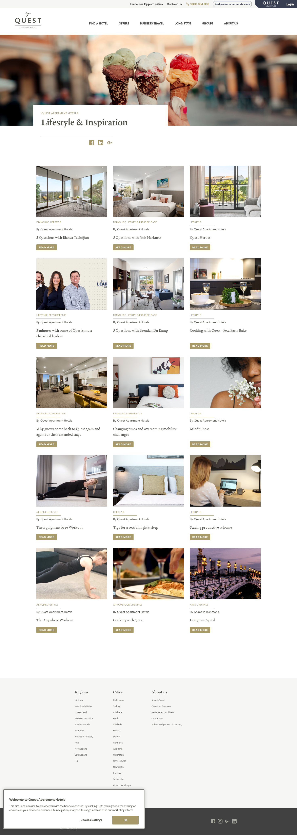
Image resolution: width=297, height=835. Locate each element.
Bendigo (117, 773)
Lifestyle (55, 222)
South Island (81, 754)
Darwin (116, 736)
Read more (46, 247)
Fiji (76, 760)
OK (125, 820)
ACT (77, 742)
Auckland (117, 748)
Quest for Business (161, 706)
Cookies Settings (91, 820)
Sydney (116, 706)
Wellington (118, 754)
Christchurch (119, 760)
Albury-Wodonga (122, 785)
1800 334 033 (199, 4)
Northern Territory (84, 736)
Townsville (118, 779)
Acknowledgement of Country (167, 724)
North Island (81, 748)
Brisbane (117, 712)
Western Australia (84, 718)
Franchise (42, 222)
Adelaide (117, 724)
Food (126, 604)
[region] (74, 809)
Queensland (81, 712)
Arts (193, 604)
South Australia (82, 724)
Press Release (148, 222)
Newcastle (118, 767)
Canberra (118, 742)
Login (290, 4)
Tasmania (79, 730)
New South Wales (83, 706)
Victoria (79, 700)
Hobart (116, 730)
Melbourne (118, 700)
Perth (115, 718)
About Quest (158, 700)
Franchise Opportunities (146, 4)
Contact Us (174, 4)
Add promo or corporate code (232, 4)
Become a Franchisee (163, 712)
